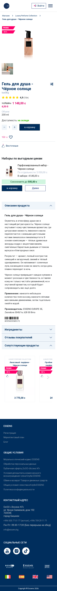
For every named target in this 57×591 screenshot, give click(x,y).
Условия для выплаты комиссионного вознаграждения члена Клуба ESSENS (22, 474)
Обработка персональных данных (20, 464)
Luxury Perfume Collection (26, 16)
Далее (35, 188)
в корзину (29, 127)
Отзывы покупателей (18, 337)
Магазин (6, 16)
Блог (6, 442)
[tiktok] (26, 550)
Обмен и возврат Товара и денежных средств (25, 480)
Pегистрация (10, 433)
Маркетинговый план (14, 437)
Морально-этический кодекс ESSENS (21, 459)
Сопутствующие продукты (22, 345)
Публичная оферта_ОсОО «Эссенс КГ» (22, 468)
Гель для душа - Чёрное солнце (17, 19)
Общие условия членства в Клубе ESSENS (24, 485)
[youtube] (7, 550)
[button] (49, 378)
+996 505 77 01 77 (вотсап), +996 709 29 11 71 (25, 520)
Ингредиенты (13, 329)
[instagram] (17, 550)
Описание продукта (17, 205)
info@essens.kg (11, 529)
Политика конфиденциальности (19, 489)
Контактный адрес (16, 500)
